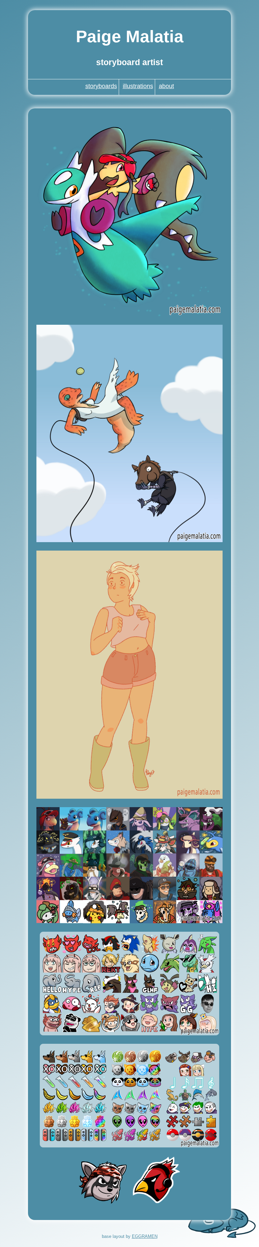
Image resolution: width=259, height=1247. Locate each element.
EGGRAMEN (144, 1236)
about (166, 86)
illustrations (138, 86)
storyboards (101, 86)
